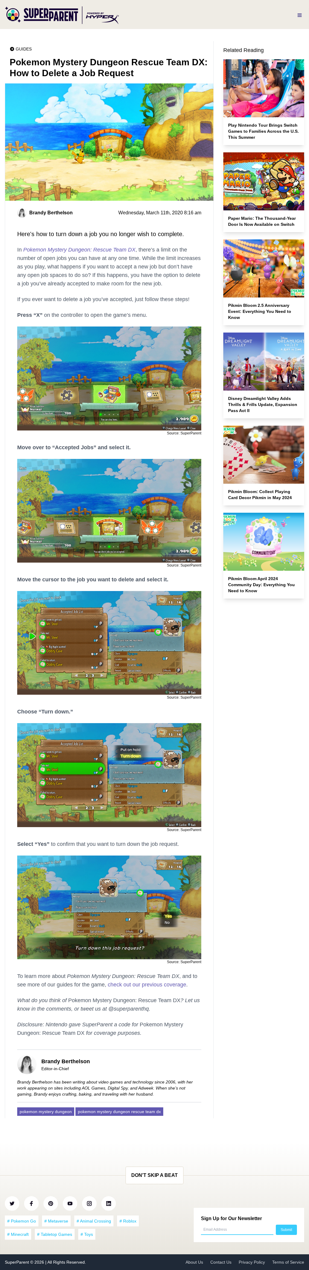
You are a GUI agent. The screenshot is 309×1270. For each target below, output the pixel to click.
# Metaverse (56, 1221)
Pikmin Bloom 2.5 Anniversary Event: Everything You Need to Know (259, 311)
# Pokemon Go (21, 1221)
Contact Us (220, 1262)
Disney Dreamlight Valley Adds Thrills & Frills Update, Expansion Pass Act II (262, 404)
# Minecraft (18, 1234)
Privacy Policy (252, 1262)
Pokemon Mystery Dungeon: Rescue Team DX (79, 250)
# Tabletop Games (54, 1234)
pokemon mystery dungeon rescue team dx (119, 1111)
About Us (194, 1262)
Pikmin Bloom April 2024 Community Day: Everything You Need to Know (261, 584)
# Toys (87, 1234)
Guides (24, 49)
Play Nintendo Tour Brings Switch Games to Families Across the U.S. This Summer (263, 131)
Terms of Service (288, 1262)
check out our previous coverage (147, 985)
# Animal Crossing (94, 1221)
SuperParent (17, 1262)
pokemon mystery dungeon (46, 1111)
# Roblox (127, 1221)
